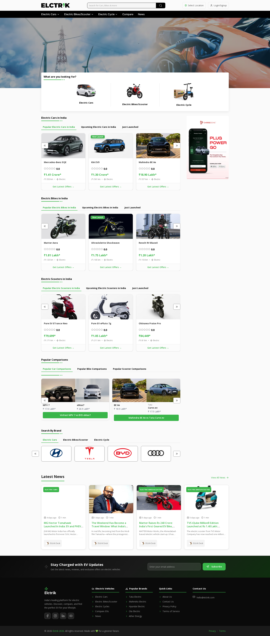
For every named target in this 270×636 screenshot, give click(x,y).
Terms (222, 630)
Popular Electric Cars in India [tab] (59, 126)
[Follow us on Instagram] (55, 616)
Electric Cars (48, 14)
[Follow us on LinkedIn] (63, 616)
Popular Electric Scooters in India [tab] (61, 288)
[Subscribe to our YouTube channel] (71, 616)
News (141, 14)
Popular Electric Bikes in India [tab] (59, 207)
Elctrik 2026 (58, 630)
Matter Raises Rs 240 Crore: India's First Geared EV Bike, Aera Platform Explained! (156, 526)
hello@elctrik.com (206, 597)
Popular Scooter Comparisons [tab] (129, 368)
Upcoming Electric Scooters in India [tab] (106, 288)
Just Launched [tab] (130, 126)
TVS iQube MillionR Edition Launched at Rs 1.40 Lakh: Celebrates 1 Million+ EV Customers (203, 528)
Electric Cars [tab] (50, 439)
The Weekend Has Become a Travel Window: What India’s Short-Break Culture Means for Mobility (110, 528)
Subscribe (216, 566)
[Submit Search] (160, 5)
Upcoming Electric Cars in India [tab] (98, 126)
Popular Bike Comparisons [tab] (92, 368)
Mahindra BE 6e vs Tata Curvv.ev (146, 417)
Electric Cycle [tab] (101, 439)
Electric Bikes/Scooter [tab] (75, 439)
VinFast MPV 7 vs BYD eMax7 (75, 415)
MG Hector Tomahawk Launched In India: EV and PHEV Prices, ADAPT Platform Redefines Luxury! (62, 528)
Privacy (212, 630)
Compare (127, 14)
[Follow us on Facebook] (47, 616)
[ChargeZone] (208, 147)
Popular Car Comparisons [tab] (57, 368)
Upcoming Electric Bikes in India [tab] (100, 207)
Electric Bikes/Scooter (77, 14)
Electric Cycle (106, 14)
